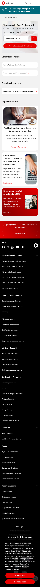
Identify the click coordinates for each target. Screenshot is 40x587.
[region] (20, 558)
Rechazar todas (20, 582)
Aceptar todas (20, 575)
